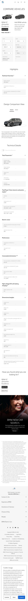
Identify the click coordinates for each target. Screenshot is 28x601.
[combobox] (7, 41)
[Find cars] (14, 415)
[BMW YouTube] (15, 528)
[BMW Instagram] (13, 528)
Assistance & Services (8, 507)
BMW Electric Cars (7, 522)
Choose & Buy (6, 512)
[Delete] (11, 14)
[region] (14, 122)
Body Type (4, 44)
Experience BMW (6, 502)
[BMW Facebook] (8, 528)
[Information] (10, 32)
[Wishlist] (21, 2)
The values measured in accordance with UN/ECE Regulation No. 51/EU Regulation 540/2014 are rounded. (14, 480)
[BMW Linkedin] (18, 528)
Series (4, 38)
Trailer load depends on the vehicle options (10, 475)
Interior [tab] (16, 109)
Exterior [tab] (11, 109)
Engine (4, 50)
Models (4, 517)
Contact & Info (6, 497)
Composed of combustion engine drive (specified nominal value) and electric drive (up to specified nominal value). (14, 477)
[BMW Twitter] (10, 528)
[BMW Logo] (3, 2)
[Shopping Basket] (18, 2)
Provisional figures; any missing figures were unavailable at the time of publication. (14, 482)
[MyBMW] (15, 2)
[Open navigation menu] (24, 2)
